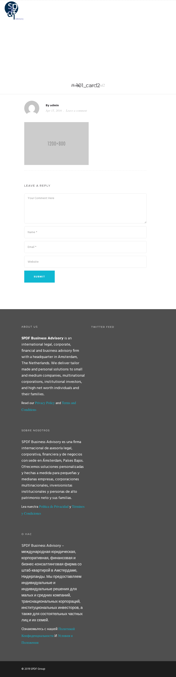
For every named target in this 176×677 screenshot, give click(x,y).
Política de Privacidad (53, 506)
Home (75, 85)
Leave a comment (76, 110)
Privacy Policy (45, 402)
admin (54, 105)
